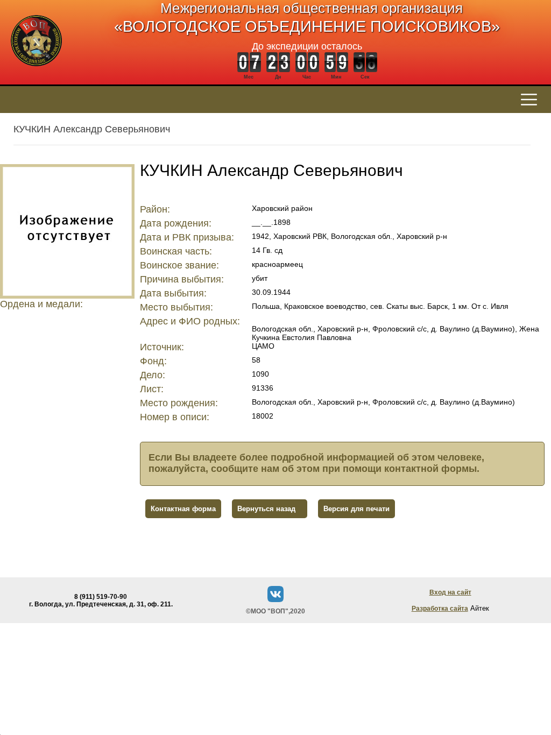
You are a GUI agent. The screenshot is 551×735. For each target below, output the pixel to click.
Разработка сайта (440, 608)
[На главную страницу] (36, 72)
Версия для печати (356, 509)
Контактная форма (183, 509)
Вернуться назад (266, 509)
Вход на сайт (450, 592)
